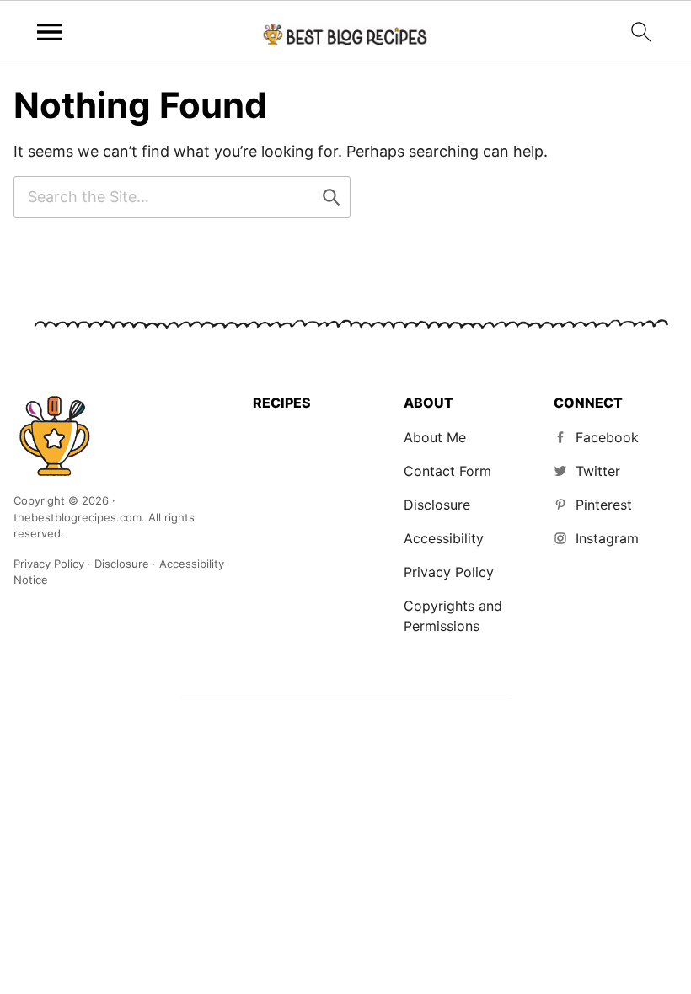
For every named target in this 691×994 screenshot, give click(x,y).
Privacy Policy (449, 572)
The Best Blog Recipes (53, 435)
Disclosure (437, 504)
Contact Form (447, 470)
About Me (435, 437)
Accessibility (444, 538)
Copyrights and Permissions (453, 615)
